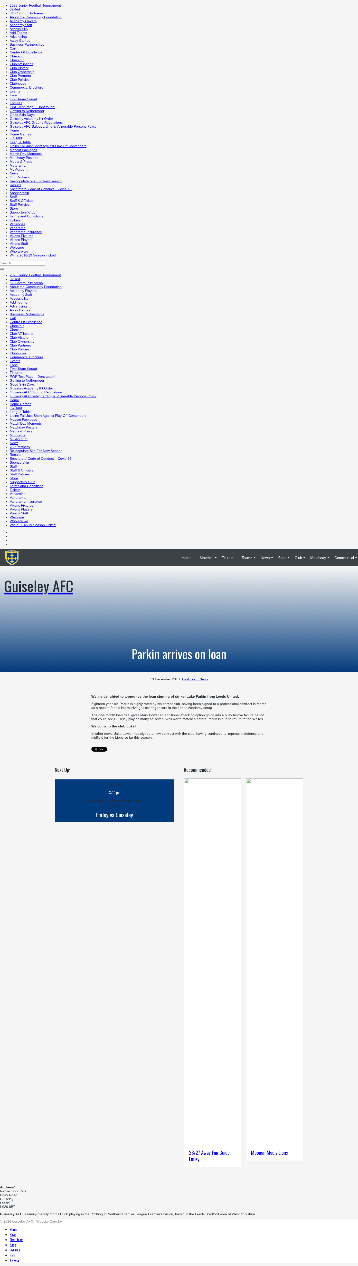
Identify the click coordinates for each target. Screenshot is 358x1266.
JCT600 (16, 138)
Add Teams (18, 33)
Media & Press (21, 161)
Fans (14, 95)
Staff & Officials (21, 201)
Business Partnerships (27, 44)
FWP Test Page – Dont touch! (32, 107)
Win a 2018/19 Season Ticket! (33, 255)
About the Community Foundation (36, 17)
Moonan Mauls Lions (269, 1152)
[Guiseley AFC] (38, 557)
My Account (19, 169)
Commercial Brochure (26, 87)
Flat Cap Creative (76, 1221)
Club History (19, 68)
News (14, 173)
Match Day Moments (26, 154)
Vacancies (17, 224)
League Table (20, 142)
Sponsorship (19, 193)
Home (14, 130)
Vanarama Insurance (26, 232)
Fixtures (16, 103)
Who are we (19, 251)
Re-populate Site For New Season (36, 181)
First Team (16, 1239)
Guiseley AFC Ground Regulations (36, 122)
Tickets (15, 220)
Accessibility (19, 29)
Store (14, 208)
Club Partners (20, 76)
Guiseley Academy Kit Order (31, 119)
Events (15, 91)
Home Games (20, 134)
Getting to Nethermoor (27, 111)
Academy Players (23, 21)
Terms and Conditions (26, 216)
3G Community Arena (26, 13)
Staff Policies (19, 204)
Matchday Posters (24, 158)
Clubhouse (18, 83)
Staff (13, 197)
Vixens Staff (19, 243)
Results (15, 185)
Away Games (20, 40)
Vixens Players (21, 240)
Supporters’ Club (22, 212)
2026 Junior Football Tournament (35, 5)
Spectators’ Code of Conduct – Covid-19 (41, 189)
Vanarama (18, 228)
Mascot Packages (23, 150)
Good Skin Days (22, 115)
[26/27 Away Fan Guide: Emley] (212, 782)
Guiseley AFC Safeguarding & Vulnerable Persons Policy (53, 126)
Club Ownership (22, 72)
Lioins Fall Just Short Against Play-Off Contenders (48, 146)
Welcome (17, 247)
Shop (13, 1244)
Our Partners (20, 177)
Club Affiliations (21, 64)
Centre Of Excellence (26, 52)
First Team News (195, 679)
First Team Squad (23, 99)
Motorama (18, 165)
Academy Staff (21, 25)
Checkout (17, 56)
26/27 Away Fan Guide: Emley (210, 1156)
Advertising (18, 37)
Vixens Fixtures (21, 236)
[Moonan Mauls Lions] (274, 782)
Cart (13, 48)
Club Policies (19, 80)
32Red (15, 9)
